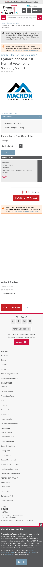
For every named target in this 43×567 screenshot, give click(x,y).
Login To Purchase (26, 197)
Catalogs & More (7, 391)
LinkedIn (13, 321)
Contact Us (33, 6)
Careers (4, 364)
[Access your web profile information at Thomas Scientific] (29, 10)
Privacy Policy (6, 451)
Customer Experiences (9, 410)
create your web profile (31, 50)
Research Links (6, 419)
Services (4, 387)
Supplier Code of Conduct (10, 378)
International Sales (8, 437)
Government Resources (9, 424)
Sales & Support (6, 432)
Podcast (4, 405)
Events (3, 360)
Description (7, 116)
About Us (4, 355)
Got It (21, 562)
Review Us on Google (21, 329)
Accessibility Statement (9, 374)
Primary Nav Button (3, 17)
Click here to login (17, 50)
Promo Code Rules (7, 396)
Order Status (5, 482)
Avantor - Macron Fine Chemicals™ (19, 55)
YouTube (30, 321)
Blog (2, 401)
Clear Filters (8, 153)
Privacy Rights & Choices (10, 464)
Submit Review (11, 307)
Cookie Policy (6, 455)
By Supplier (5, 491)
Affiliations (5, 414)
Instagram (24, 321)
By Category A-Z (7, 496)
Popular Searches (7, 500)
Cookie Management (8, 460)
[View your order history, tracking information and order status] (24, 10)
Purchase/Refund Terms (9, 469)
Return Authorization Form (10, 474)
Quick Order (5, 487)
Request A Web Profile (9, 113)
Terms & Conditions (8, 446)
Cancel (26, 308)
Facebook (18, 321)
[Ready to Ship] (4, 180)
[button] (39, 171)
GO (39, 17)
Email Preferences (7, 441)
